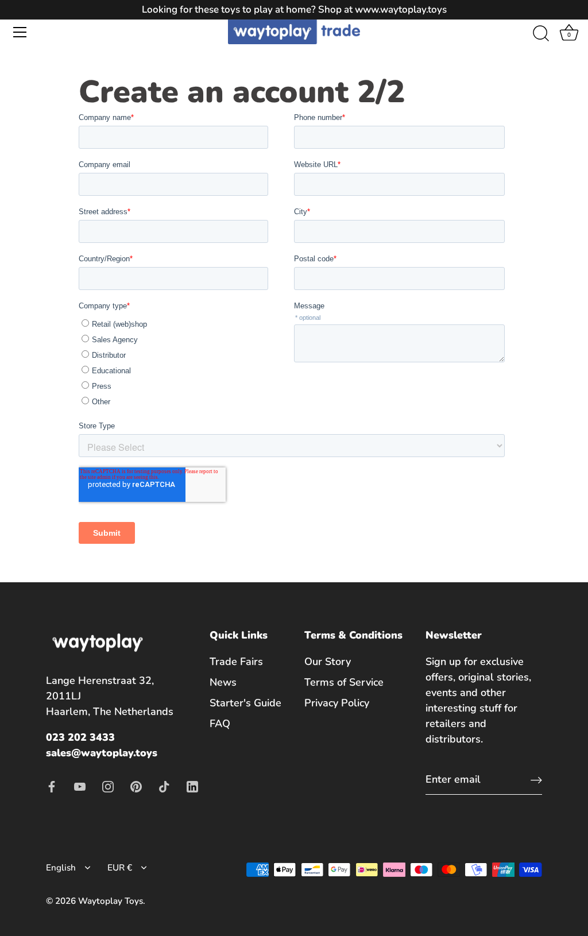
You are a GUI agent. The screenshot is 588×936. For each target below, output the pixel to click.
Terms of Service (344, 682)
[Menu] (20, 32)
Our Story (327, 661)
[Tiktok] (164, 785)
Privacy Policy (336, 703)
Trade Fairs (236, 661)
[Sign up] (536, 779)
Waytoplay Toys (110, 901)
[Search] (541, 34)
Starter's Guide (245, 703)
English (61, 867)
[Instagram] (108, 785)
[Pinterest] (136, 785)
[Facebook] (51, 785)
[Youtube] (80, 785)
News (223, 682)
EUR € (119, 867)
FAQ (220, 723)
